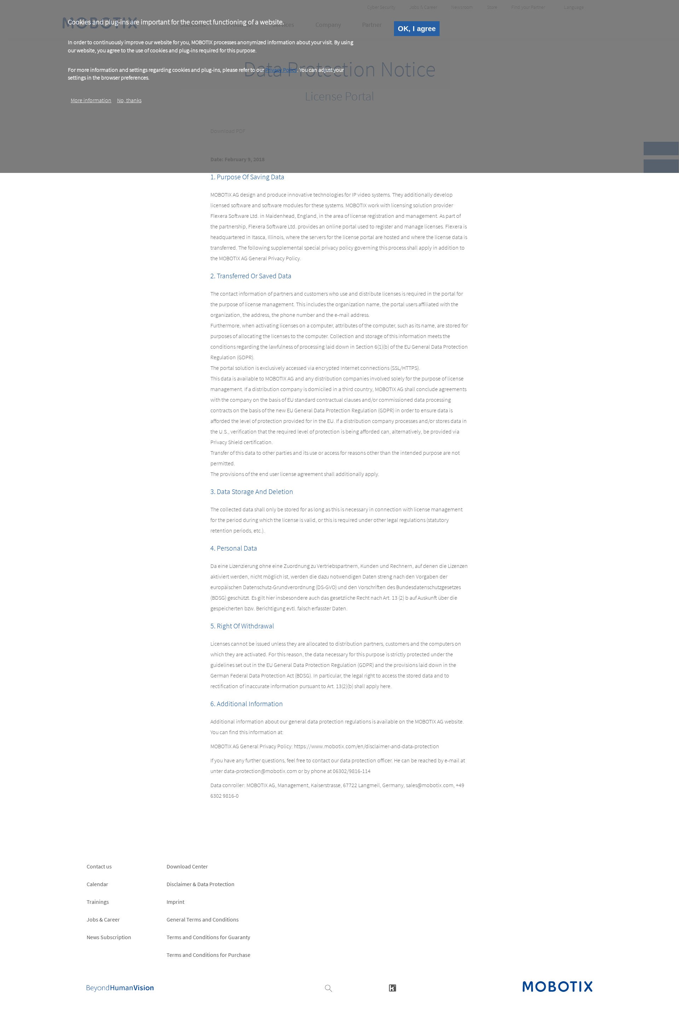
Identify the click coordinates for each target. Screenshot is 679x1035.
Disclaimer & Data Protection (200, 884)
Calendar (97, 884)
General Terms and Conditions (203, 919)
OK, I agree (417, 29)
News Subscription (109, 937)
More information (91, 100)
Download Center (187, 866)
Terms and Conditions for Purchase (208, 954)
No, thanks (129, 100)
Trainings (98, 901)
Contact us (99, 866)
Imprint (175, 901)
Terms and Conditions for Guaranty (208, 937)
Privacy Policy (281, 69)
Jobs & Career (103, 919)
